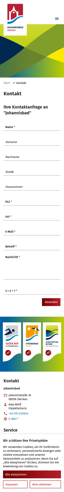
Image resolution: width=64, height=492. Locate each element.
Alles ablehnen (41, 484)
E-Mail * (14, 419)
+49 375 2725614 (18, 413)
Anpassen (12, 484)
